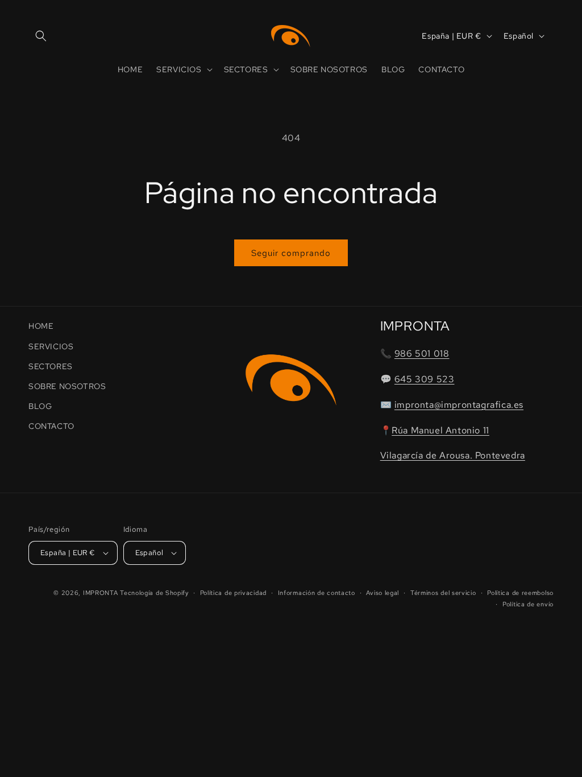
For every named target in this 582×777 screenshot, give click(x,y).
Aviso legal (382, 593)
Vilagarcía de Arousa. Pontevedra (452, 455)
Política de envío (528, 604)
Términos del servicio (443, 593)
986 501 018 (422, 353)
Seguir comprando (291, 253)
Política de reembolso (520, 593)
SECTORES (50, 366)
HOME (40, 326)
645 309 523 (424, 379)
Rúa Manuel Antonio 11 (440, 430)
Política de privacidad (233, 593)
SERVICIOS (50, 346)
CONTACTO (51, 426)
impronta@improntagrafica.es (458, 405)
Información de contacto (316, 593)
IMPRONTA (100, 593)
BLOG (40, 406)
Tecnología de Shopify (154, 593)
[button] (40, 35)
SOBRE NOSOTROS (67, 386)
